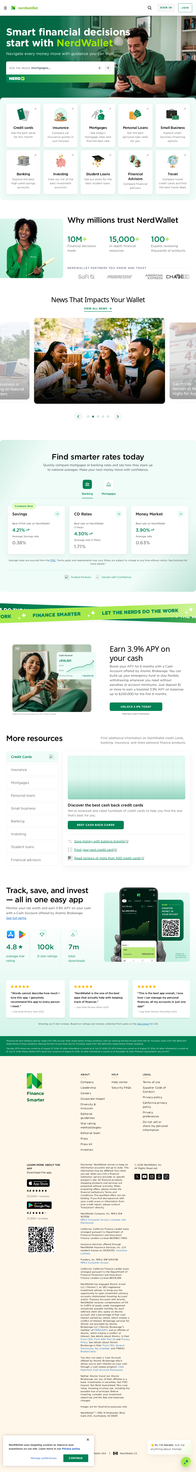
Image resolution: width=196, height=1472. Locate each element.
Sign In (166, 7)
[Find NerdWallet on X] (137, 1177)
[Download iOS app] (38, 1183)
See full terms (16, 918)
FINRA (97, 1330)
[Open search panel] (149, 8)
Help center (120, 1082)
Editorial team (90, 1133)
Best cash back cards (96, 824)
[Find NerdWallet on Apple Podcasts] (159, 1177)
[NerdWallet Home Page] (24, 7)
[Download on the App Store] (11, 934)
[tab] (32, 756)
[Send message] (108, 68)
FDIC (53, 560)
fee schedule (102, 1348)
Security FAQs (121, 1087)
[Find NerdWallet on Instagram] (152, 1177)
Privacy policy (152, 1097)
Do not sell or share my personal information (155, 1125)
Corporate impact (93, 1098)
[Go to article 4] (103, 417)
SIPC (105, 1330)
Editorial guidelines (88, 1115)
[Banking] (87, 484)
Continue (76, 1458)
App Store (143, 1023)
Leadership (88, 1087)
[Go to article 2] (93, 417)
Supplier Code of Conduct (154, 1089)
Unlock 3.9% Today (136, 706)
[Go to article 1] (88, 417)
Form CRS (87, 1339)
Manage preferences (43, 1458)
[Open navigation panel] (5, 8)
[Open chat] (186, 1462)
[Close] (191, 1441)
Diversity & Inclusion (88, 1106)
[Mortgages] (108, 484)
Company (87, 1082)
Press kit (86, 1144)
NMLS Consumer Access (95, 1219)
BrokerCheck (88, 1351)
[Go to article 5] (108, 417)
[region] (98, 370)
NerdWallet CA (128, 1453)
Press (84, 1138)
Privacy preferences (151, 1114)
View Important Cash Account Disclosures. (102, 1368)
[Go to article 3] (98, 417)
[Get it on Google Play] (22, 934)
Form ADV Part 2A (104, 1339)
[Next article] (118, 416)
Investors (87, 1149)
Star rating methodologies (91, 1125)
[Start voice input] (99, 68)
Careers (86, 1093)
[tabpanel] (126, 808)
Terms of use (151, 1082)
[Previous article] (78, 416)
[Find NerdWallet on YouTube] (144, 1177)
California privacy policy (155, 1104)
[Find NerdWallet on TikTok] (166, 1177)
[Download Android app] (39, 1205)
